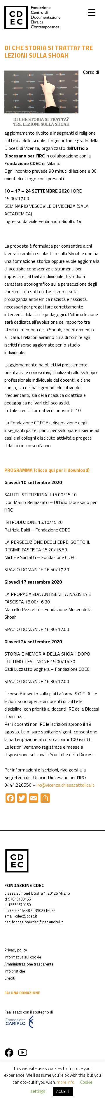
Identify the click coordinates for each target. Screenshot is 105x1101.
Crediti (9, 978)
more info (65, 1082)
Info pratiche (14, 971)
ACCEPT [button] (63, 1091)
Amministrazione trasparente (28, 964)
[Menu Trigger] (92, 12)
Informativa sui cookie (22, 957)
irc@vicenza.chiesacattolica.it (65, 784)
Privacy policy (15, 950)
